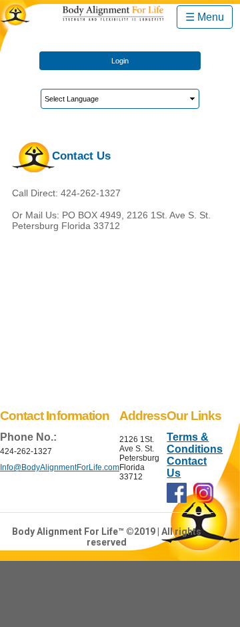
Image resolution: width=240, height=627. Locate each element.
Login (120, 61)
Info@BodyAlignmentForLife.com (59, 467)
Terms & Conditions (195, 443)
